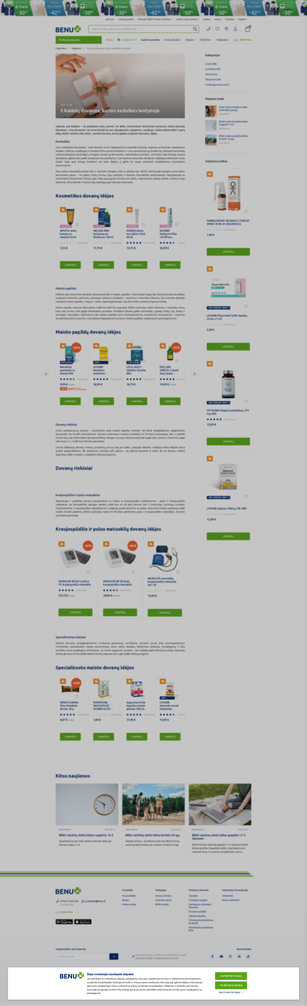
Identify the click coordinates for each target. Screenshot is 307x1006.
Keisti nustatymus (229, 992)
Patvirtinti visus (231, 976)
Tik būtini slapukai (231, 985)
